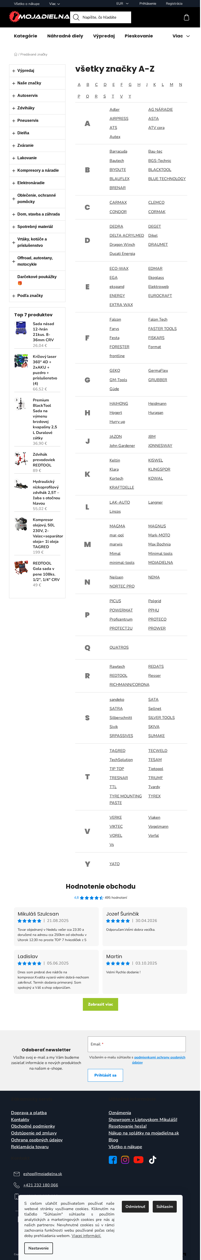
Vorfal (153, 835)
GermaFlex (158, 370)
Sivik (114, 726)
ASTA (153, 118)
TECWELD (157, 750)
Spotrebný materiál (35, 227)
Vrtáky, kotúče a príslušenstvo (32, 242)
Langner (155, 502)
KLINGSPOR (159, 469)
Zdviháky (26, 108)
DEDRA (116, 226)
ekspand (117, 286)
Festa (114, 338)
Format (154, 347)
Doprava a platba (29, 1113)
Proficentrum (121, 619)
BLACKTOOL (159, 169)
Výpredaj (25, 70)
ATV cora (156, 127)
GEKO (115, 370)
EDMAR (155, 268)
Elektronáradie (31, 183)
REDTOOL (118, 675)
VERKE (116, 817)
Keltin (115, 460)
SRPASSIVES (121, 735)
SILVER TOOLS (161, 717)
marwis (116, 544)
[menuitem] (25, 36)
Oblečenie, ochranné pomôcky (36, 198)
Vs (112, 844)
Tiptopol (155, 769)
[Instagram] (125, 1160)
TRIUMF (155, 778)
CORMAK (156, 212)
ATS (113, 127)
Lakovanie (27, 158)
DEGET (154, 226)
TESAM (155, 759)
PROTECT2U (121, 628)
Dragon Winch (122, 244)
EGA (114, 277)
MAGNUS (157, 526)
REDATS (156, 666)
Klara (114, 469)
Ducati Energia (122, 253)
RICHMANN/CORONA (130, 684)
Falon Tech (157, 319)
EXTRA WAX (121, 304)
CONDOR (118, 212)
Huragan (155, 412)
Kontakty (20, 1119)
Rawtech (117, 666)
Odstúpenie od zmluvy (34, 1133)
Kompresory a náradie (38, 170)
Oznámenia (120, 1113)
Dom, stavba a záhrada (38, 214)
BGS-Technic (159, 160)
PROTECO (157, 619)
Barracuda (118, 151)
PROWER (157, 628)
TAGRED (118, 750)
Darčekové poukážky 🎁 (37, 280)
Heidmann (157, 403)
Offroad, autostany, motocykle (35, 261)
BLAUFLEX (119, 179)
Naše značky (29, 83)
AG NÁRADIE (160, 109)
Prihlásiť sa (105, 1075)
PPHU (153, 610)
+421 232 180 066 (40, 1185)
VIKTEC (116, 826)
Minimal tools (160, 553)
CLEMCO (156, 202)
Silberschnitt (121, 717)
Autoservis (27, 95)
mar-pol (117, 535)
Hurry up (117, 421)
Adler (115, 109)
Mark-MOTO (159, 535)
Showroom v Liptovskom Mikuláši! (143, 1119)
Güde (114, 389)
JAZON (116, 436)
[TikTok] (153, 1160)
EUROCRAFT (160, 295)
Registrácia (174, 3)
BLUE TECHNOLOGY (167, 179)
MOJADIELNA (160, 562)
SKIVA (154, 726)
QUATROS (119, 647)
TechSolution (121, 759)
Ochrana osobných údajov (37, 1140)
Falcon (115, 319)
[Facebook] (113, 1160)
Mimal (115, 553)
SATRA (116, 708)
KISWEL (155, 460)
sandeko (117, 699)
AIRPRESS (119, 118)
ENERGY (117, 295)
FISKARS (156, 338)
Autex (115, 136)
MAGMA (117, 526)
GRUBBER (157, 380)
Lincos (115, 511)
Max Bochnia (159, 544)
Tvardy (154, 787)
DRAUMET (158, 244)
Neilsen (116, 577)
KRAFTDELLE (122, 487)
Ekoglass (156, 277)
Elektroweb (158, 286)
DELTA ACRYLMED (127, 235)
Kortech (116, 478)
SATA (153, 699)
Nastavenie (38, 1248)
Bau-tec (155, 151)
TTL (113, 787)
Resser (154, 675)
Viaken (154, 817)
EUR (120, 3)
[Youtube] (138, 1160)
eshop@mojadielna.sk (42, 1174)
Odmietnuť (135, 1206)
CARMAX (118, 202)
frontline (117, 356)
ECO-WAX (119, 268)
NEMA (154, 577)
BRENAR (118, 188)
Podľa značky (30, 296)
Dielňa (23, 133)
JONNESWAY (160, 445)
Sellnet (154, 708)
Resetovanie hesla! (128, 1126)
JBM (152, 436)
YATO (115, 864)
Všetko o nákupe (26, 3)
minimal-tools (122, 562)
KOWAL (155, 478)
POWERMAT (121, 610)
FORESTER (119, 347)
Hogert (116, 412)
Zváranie (25, 145)
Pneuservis (27, 120)
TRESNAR (119, 778)
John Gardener (122, 445)
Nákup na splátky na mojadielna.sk (144, 1133)
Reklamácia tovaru (30, 1147)
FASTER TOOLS (162, 328)
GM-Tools (118, 380)
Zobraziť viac (100, 1004)
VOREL (116, 835)
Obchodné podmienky (33, 1126)
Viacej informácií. (86, 1235)
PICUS (115, 601)
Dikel (153, 235)
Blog (113, 1140)
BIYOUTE (118, 169)
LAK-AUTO (120, 502)
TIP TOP (117, 769)
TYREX (154, 796)
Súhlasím (164, 1206)
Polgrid (154, 601)
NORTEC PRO (122, 586)
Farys (114, 328)
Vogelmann (158, 826)
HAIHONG (119, 403)
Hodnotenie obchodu (101, 886)
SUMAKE (156, 735)
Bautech (117, 160)
